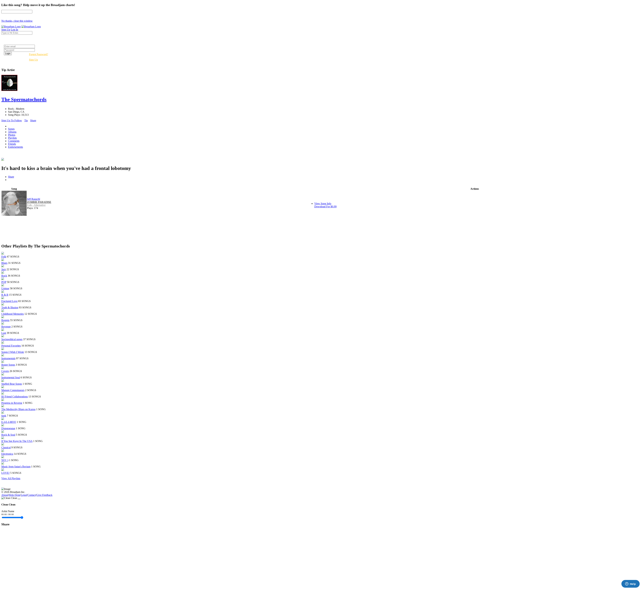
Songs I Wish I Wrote (12, 352)
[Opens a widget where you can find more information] (630, 584)
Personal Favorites (11, 345)
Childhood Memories (12, 313)
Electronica (7, 453)
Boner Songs (8, 364)
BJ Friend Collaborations (14, 396)
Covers (5, 371)
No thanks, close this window (17, 20)
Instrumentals (8, 358)
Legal (24, 495)
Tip (26, 120)
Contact (31, 495)
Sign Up (33, 59)
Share (33, 120)
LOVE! (5, 472)
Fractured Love (9, 301)
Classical (6, 447)
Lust (3, 332)
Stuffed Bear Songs (11, 383)
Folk (3, 256)
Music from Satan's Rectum (15, 466)
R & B (4, 294)
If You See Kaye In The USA (16, 441)
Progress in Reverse (11, 402)
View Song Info (322, 203)
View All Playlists (10, 478)
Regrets (5, 320)
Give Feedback (44, 495)
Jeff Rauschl (33, 199)
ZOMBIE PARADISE (39, 202)
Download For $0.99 (325, 206)
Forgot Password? (38, 54)
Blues (4, 263)
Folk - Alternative (36, 205)
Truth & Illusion (9, 307)
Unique (5, 288)
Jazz (3, 269)
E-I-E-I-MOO (8, 422)
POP (3, 282)
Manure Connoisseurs (12, 390)
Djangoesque (8, 428)
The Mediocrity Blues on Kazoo (18, 409)
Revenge (6, 326)
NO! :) (4, 460)
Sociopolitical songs (11, 339)
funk (3, 415)
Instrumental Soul (10, 377)
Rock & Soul (8, 434)
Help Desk (14, 495)
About (4, 495)
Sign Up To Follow (11, 120)
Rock (4, 275)
